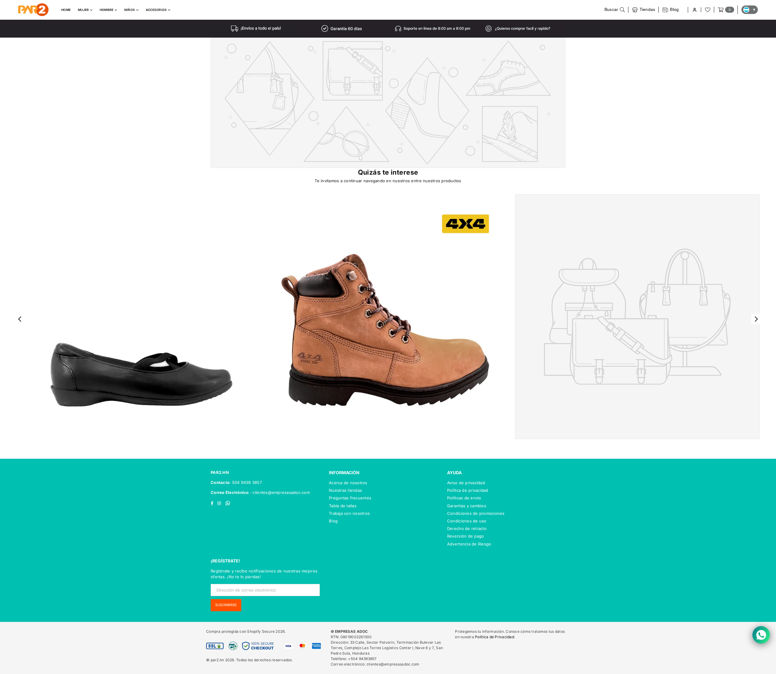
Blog (333, 520)
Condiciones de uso (467, 520)
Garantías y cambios (466, 505)
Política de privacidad (467, 490)
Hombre (107, 10)
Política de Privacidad (494, 637)
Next (756, 319)
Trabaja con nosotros (349, 513)
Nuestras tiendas (345, 490)
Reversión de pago (465, 536)
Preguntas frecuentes (350, 497)
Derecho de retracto (467, 528)
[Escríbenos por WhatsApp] (761, 635)
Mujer (84, 10)
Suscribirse (226, 605)
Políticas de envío (464, 497)
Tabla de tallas (342, 505)
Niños (130, 10)
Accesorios (157, 10)
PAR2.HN (220, 472)
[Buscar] (614, 10)
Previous (20, 319)
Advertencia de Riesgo (469, 544)
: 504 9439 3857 (245, 482)
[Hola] (694, 10)
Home (66, 10)
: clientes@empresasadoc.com (279, 492)
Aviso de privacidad (466, 482)
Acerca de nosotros (348, 482)
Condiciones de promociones (476, 513)
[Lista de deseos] (707, 9)
